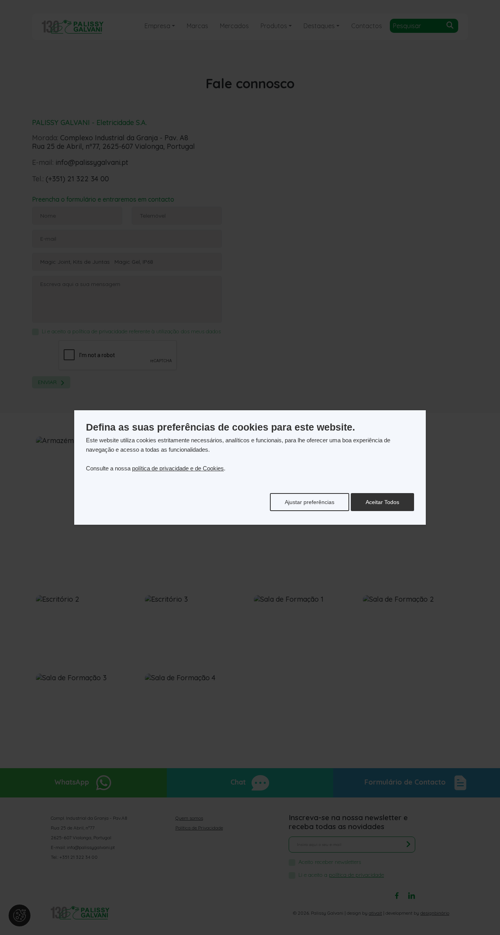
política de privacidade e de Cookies (178, 468)
